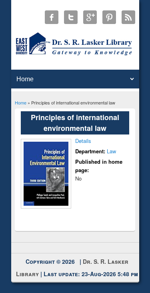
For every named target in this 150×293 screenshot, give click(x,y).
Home (20, 102)
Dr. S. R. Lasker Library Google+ (90, 17)
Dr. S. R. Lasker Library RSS (128, 17)
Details (83, 140)
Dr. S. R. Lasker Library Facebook (51, 17)
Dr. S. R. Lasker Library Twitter (71, 17)
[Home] (75, 55)
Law (111, 151)
